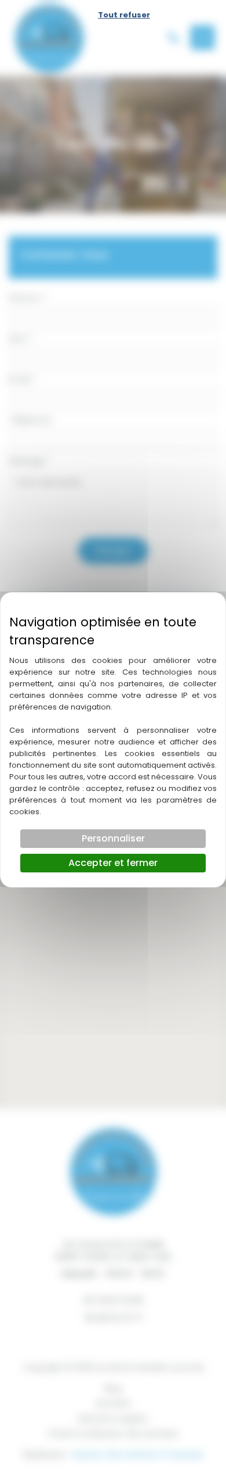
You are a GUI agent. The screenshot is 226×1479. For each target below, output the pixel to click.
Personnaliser (113, 838)
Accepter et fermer (113, 862)
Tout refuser (124, 14)
